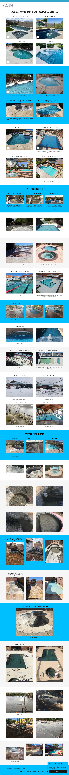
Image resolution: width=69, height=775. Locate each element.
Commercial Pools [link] (38, 5)
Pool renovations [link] (47, 5)
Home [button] (21, 771)
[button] (65, 5)
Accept (57, 771)
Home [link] (20, 5)
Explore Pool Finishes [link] (57, 5)
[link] (7, 4)
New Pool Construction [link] (28, 5)
